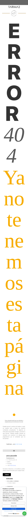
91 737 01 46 (18, 444)
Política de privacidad (8, 511)
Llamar (7, 474)
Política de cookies (19, 511)
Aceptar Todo (13, 508)
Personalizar (13, 503)
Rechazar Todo (14, 505)
